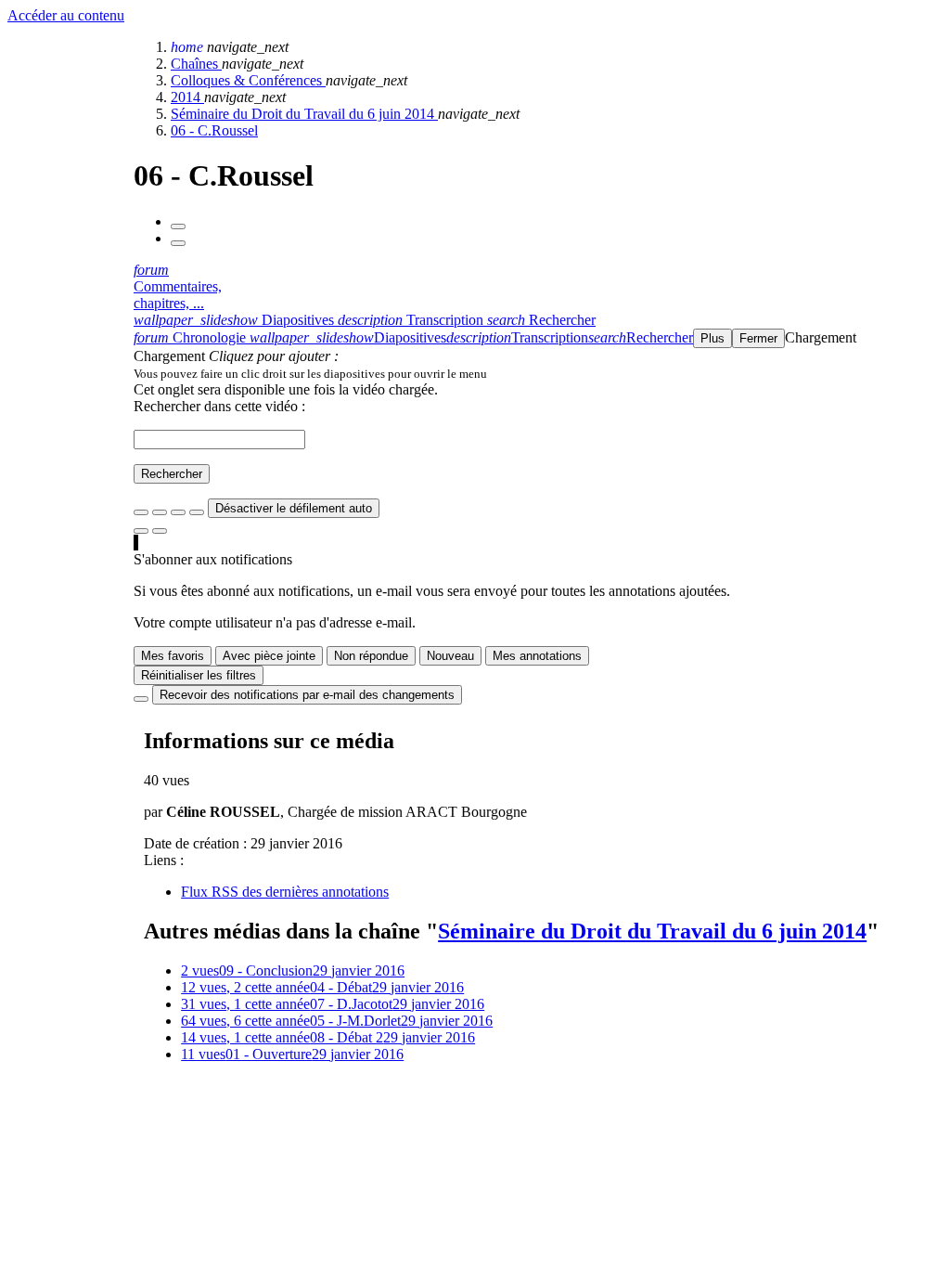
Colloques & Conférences (248, 80)
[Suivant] (178, 243)
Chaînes (196, 63)
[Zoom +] (196, 512)
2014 (187, 97)
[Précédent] (178, 226)
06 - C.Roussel (214, 130)
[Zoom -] (178, 512)
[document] (538, 373)
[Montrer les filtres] (159, 512)
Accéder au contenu (65, 15)
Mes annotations (537, 656)
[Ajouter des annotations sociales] (141, 531)
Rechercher (171, 474)
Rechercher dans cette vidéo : (219, 406)
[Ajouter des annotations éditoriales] (159, 531)
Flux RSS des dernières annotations (285, 891)
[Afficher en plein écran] (141, 512)
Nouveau (450, 656)
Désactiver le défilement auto (293, 508)
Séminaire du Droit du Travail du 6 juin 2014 (304, 114)
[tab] (236, 320)
